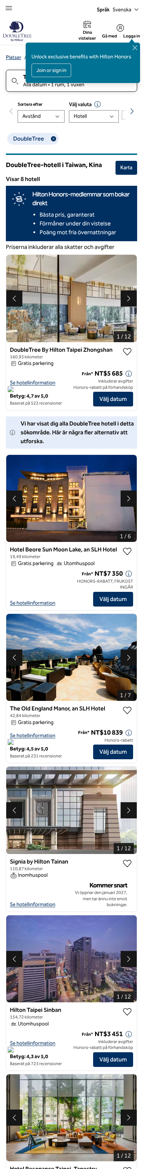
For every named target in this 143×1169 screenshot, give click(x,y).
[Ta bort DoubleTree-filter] (53, 138)
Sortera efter (30, 104)
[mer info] (128, 373)
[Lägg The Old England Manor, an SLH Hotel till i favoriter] (127, 710)
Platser (13, 57)
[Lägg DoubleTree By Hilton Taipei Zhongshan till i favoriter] (127, 352)
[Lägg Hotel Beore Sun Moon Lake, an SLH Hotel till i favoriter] (127, 551)
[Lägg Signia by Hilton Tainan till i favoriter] (127, 863)
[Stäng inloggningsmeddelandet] (135, 48)
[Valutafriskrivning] (97, 104)
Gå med (109, 36)
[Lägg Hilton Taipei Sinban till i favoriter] (127, 1012)
